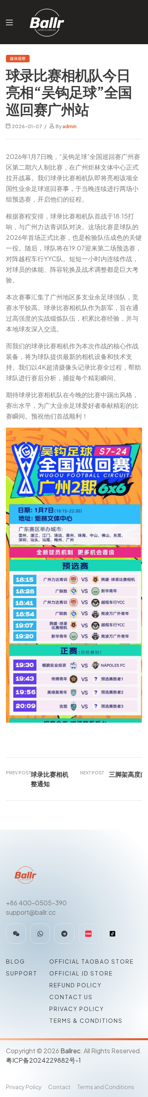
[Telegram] (64, 933)
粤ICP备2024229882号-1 (43, 1060)
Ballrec (70, 1051)
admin (69, 126)
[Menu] (9, 21)
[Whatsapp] (40, 933)
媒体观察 (18, 58)
